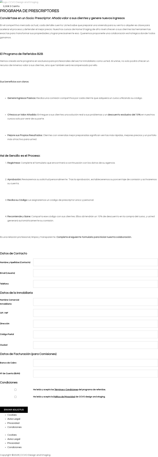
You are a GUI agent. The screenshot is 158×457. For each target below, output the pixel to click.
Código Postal (7, 334)
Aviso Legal (13, 419)
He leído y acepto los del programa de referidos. (69, 390)
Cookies (12, 415)
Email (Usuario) (7, 273)
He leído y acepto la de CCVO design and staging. (69, 397)
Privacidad (13, 423)
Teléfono (4, 284)
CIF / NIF (4, 313)
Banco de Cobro (8, 363)
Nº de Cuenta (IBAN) (10, 373)
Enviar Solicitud (14, 410)
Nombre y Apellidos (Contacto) (15, 262)
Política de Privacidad (64, 397)
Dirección (4, 324)
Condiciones (14, 427)
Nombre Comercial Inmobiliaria (9, 302)
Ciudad (3, 345)
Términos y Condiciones (66, 390)
